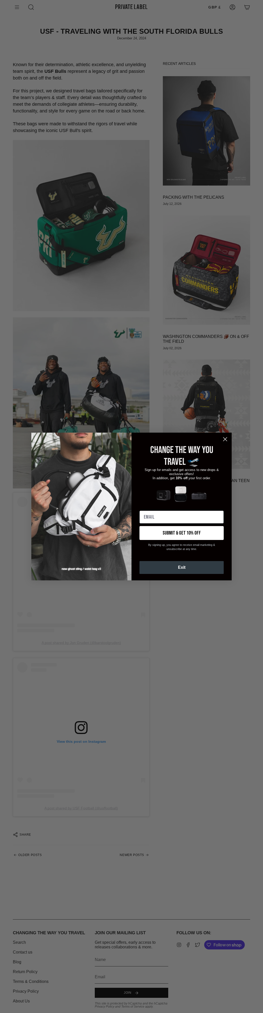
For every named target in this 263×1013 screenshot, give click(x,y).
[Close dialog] (225, 439)
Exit (181, 567)
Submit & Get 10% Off (182, 533)
